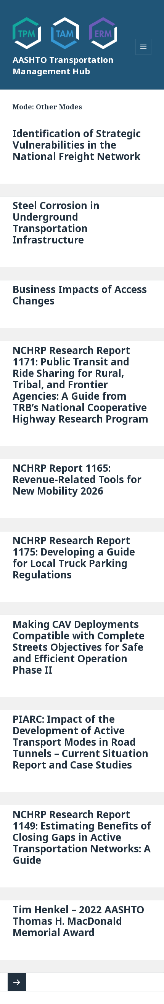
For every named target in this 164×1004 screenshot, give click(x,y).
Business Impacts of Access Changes (80, 294)
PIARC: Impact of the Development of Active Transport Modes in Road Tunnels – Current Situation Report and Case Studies (80, 742)
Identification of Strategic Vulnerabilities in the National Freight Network (77, 145)
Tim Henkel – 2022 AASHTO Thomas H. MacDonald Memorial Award (78, 921)
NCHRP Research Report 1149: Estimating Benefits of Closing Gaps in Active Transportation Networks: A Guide (82, 837)
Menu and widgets (143, 54)
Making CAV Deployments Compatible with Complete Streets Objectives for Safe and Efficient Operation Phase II (79, 647)
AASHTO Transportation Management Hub (63, 65)
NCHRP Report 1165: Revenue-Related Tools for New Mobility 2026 (77, 479)
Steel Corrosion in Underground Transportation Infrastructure (56, 223)
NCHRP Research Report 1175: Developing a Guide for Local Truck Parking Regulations (74, 557)
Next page (17, 982)
